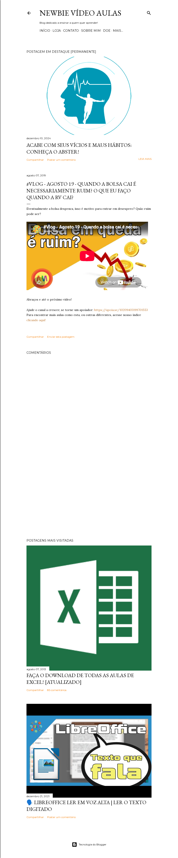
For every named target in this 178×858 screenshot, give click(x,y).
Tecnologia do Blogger (92, 844)
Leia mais (145, 158)
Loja (57, 31)
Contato (71, 31)
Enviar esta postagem (60, 336)
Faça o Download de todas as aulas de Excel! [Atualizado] (80, 678)
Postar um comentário (61, 159)
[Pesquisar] (149, 12)
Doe (106, 31)
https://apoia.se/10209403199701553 (121, 310)
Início (45, 31)
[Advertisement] (89, 497)
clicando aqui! (36, 320)
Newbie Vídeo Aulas (80, 13)
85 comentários (56, 690)
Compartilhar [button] (35, 159)
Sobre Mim (91, 31)
